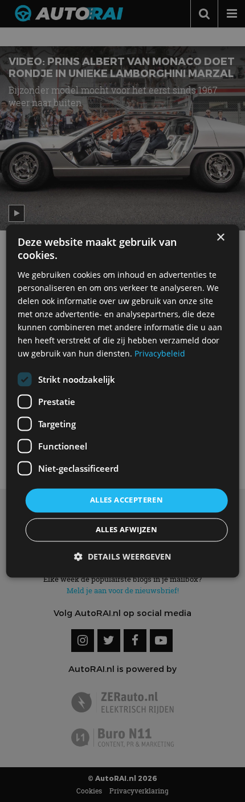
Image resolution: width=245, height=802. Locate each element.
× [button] (220, 237)
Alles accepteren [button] (126, 500)
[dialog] (122, 400)
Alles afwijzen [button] (127, 530)
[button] (122, 557)
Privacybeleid (159, 354)
